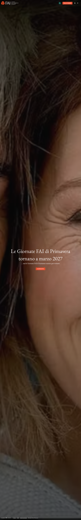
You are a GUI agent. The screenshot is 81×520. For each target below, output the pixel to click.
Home (14, 517)
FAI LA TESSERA (67, 3)
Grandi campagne (23, 517)
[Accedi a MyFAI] (75, 3)
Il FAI (18, 517)
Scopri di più (40, 268)
